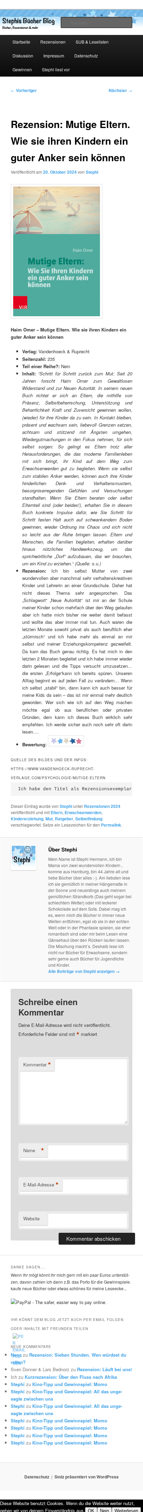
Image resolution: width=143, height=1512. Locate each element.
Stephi (92, 172)
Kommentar (37, 1064)
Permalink (111, 825)
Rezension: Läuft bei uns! (104, 1369)
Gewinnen (22, 69)
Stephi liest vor (56, 69)
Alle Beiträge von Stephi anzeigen (84, 971)
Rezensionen (53, 42)
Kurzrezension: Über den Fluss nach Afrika (71, 1377)
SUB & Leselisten (92, 42)
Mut (49, 819)
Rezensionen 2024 (102, 806)
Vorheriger (24, 90)
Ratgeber (64, 819)
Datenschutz (86, 55)
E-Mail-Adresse (41, 1184)
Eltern (56, 812)
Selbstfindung (88, 819)
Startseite (21, 42)
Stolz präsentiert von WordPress (86, 1477)
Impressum (53, 55)
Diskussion (22, 55)
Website (31, 1218)
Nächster (120, 90)
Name (33, 1150)
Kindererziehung (27, 819)
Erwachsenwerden (83, 812)
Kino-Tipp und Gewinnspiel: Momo (69, 1384)
